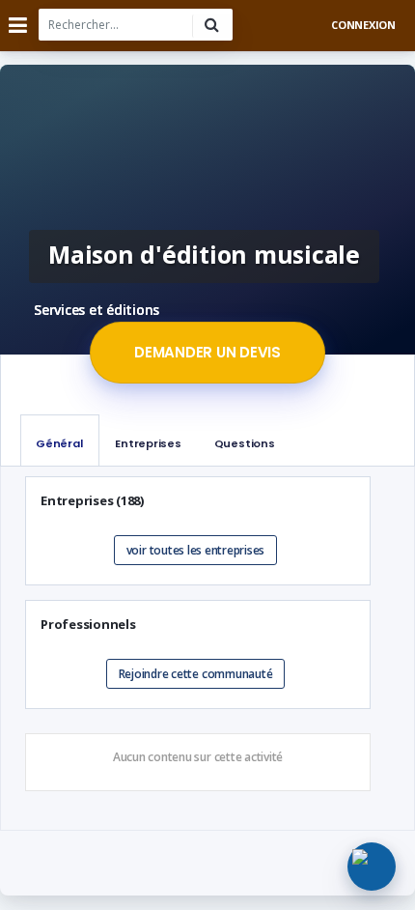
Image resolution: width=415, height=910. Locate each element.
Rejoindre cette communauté (196, 674)
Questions (244, 443)
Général (59, 443)
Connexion (363, 24)
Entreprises (147, 443)
